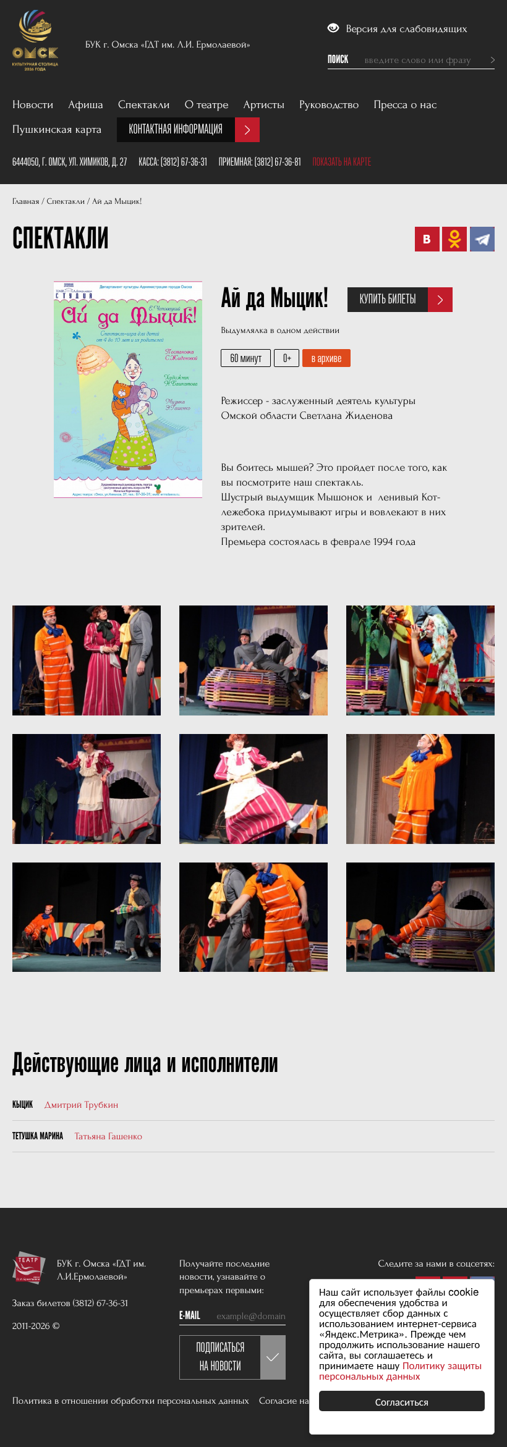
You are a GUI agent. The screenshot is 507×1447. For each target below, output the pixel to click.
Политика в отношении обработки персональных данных (130, 1400)
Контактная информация (176, 129)
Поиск (338, 60)
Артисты (264, 104)
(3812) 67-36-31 (184, 162)
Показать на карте (341, 162)
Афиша (85, 104)
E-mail (189, 1316)
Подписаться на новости (220, 1357)
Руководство (329, 104)
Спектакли (144, 104)
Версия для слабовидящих (405, 29)
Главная (25, 201)
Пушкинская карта (57, 129)
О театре (207, 104)
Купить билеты (388, 299)
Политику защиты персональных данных (400, 1370)
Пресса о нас (405, 104)
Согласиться (401, 1401)
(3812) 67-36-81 (278, 162)
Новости (32, 104)
